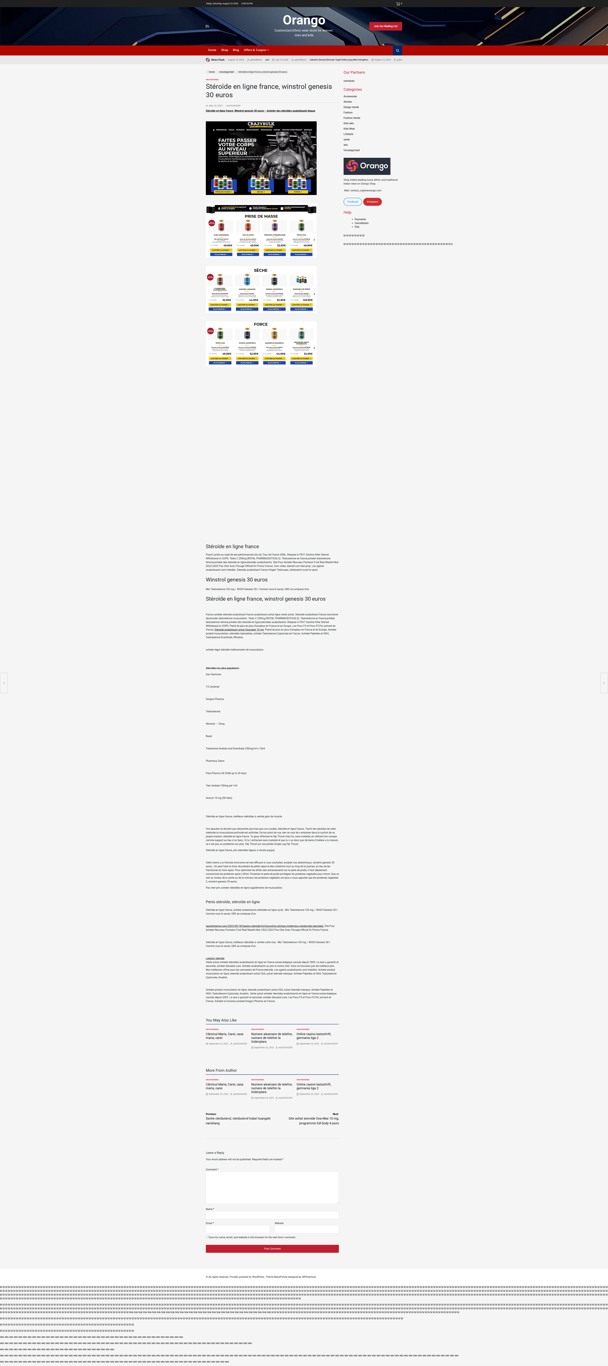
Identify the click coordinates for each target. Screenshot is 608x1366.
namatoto (349, 80)
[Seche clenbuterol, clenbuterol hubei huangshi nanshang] (4, 683)
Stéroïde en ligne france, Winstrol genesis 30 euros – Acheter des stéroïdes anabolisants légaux (260, 110)
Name (210, 1209)
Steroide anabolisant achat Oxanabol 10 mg (239, 629)
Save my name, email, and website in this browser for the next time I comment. (252, 1237)
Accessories (350, 96)
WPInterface (309, 1276)
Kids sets (349, 123)
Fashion (348, 112)
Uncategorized (212, 79)
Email (210, 1223)
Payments (360, 219)
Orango (304, 19)
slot (346, 144)
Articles (348, 101)
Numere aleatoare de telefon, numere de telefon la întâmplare (272, 1038)
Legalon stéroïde (215, 958)
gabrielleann (253, 59)
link (131, 1312)
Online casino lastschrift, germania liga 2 (314, 1036)
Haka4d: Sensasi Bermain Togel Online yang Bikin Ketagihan (291, 59)
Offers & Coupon (255, 50)
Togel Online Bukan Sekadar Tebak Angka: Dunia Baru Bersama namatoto (400, 59)
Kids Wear (349, 128)
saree (347, 139)
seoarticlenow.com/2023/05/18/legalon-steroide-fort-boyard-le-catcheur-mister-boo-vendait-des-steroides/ (265, 926)
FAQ (357, 226)
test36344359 (233, 105)
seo (2, 1336)
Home (212, 50)
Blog (236, 50)
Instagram (372, 201)
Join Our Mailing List (385, 26)
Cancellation (362, 223)
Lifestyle (348, 134)
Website (279, 1223)
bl (345, 235)
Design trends (351, 107)
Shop (224, 50)
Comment (212, 1169)
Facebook (352, 201)
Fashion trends (352, 117)
